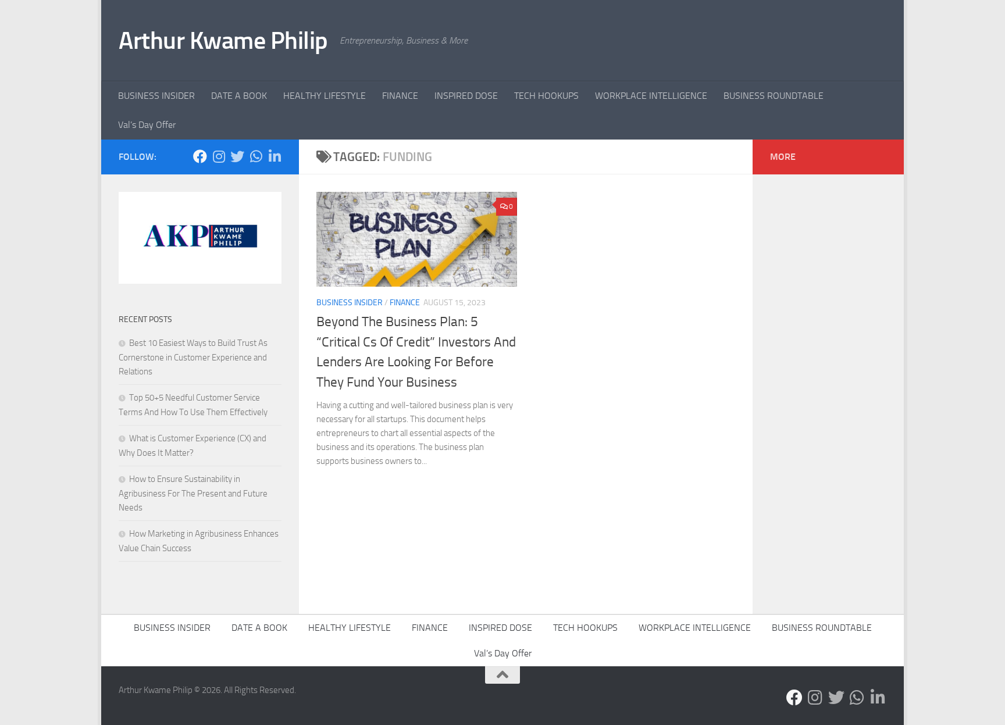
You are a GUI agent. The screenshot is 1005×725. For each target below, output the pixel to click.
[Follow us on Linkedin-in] (274, 156)
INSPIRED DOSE (466, 95)
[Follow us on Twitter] (237, 156)
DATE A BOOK (239, 95)
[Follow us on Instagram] (219, 156)
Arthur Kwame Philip (223, 40)
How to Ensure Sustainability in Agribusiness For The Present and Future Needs (193, 493)
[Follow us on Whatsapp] (256, 156)
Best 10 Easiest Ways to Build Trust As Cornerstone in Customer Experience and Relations (193, 357)
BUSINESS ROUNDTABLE (774, 95)
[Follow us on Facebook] (200, 156)
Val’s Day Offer (147, 124)
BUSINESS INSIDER (156, 95)
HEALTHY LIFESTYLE (324, 95)
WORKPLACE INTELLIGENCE (651, 95)
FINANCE (400, 95)
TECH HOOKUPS (546, 95)
